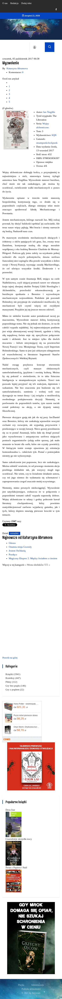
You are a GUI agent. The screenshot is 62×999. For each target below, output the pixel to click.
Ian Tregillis (49, 112)
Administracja (37, 985)
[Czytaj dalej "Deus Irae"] (13, 824)
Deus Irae (10, 810)
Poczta (21, 985)
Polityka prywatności (31, 989)
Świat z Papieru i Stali (16, 867)
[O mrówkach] (31, 766)
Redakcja (14, 3)
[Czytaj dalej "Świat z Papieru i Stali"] (13, 880)
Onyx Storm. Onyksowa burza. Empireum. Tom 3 (27, 727)
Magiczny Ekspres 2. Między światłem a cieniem (33, 558)
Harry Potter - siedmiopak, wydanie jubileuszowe (27, 704)
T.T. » (47, 565)
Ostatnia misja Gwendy (20, 547)
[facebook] (56, 9)
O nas (4, 3)
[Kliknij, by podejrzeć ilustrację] (16, 129)
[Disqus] (31, 611)
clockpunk (52, 143)
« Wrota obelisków (34, 565)
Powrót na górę (9, 657)
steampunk (41, 143)
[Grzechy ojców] (31, 937)
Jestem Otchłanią (17, 550)
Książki (14, 533)
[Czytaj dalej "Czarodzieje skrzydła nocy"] (13, 853)
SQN (54, 135)
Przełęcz (13, 554)
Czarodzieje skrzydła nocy (19, 839)
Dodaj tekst (26, 3)
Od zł (21, 707)
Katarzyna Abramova (17, 68)
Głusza (12, 543)
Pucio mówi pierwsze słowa (26, 715)
